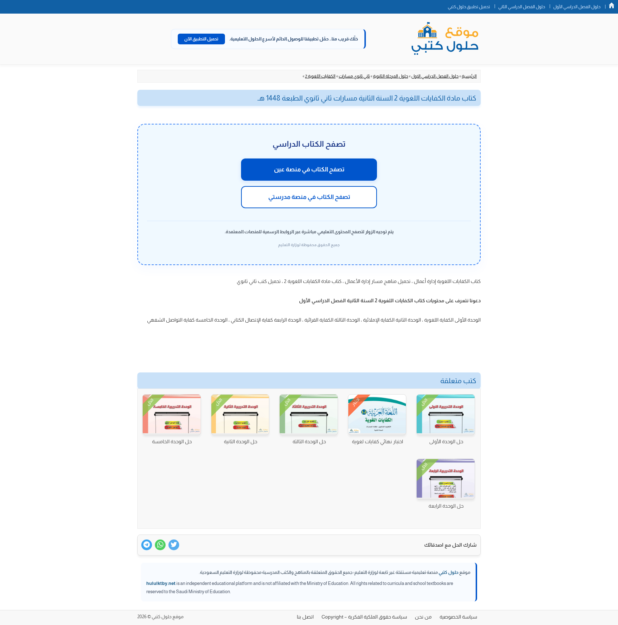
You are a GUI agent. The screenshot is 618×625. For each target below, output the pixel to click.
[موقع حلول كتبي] (445, 39)
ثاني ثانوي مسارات (354, 76)
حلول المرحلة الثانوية (390, 76)
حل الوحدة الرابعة (446, 506)
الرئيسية (469, 76)
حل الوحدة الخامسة (172, 441)
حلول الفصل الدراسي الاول (434, 76)
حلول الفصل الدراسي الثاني (521, 6)
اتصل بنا (305, 617)
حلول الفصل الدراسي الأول (576, 6)
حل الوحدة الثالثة (309, 441)
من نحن (423, 617)
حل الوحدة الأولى (446, 441)
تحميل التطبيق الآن (201, 38)
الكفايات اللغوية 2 (320, 76)
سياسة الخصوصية (458, 617)
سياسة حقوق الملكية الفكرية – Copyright (364, 617)
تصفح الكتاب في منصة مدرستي (309, 197)
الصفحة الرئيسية (611, 5)
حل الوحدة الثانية (240, 441)
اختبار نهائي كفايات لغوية (377, 441)
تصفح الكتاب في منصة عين (309, 169)
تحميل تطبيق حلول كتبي (469, 6)
